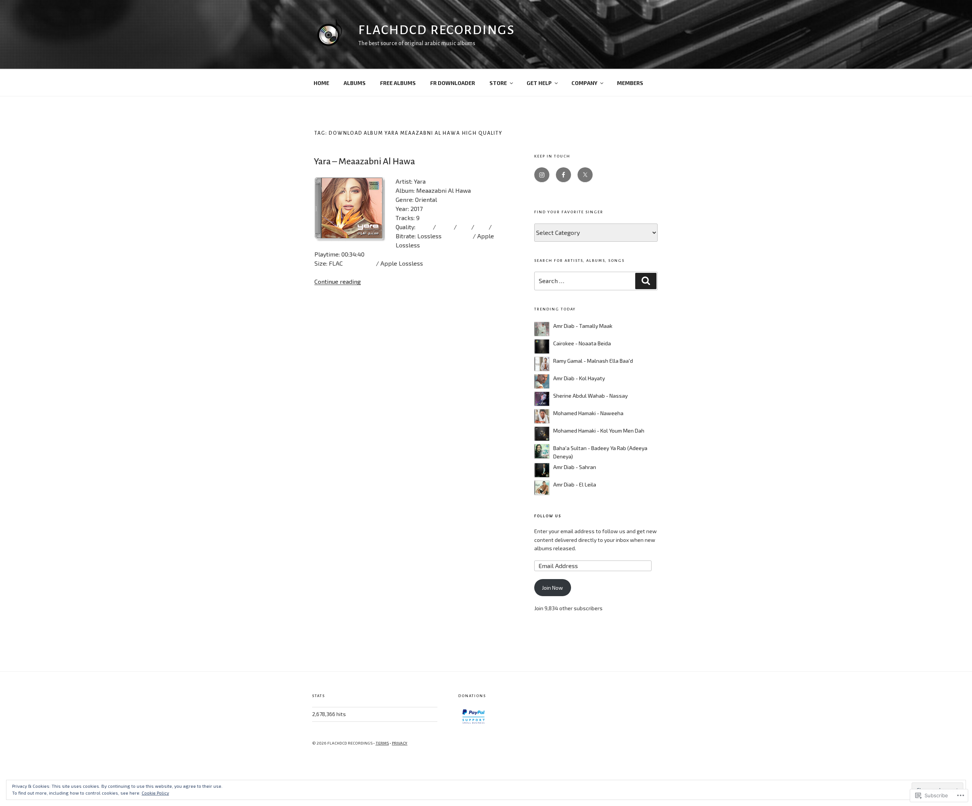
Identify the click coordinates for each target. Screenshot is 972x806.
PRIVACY (399, 743)
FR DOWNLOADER (452, 83)
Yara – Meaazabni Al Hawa (364, 161)
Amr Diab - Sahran (574, 467)
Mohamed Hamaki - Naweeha (588, 413)
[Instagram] (541, 175)
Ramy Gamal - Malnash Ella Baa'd (593, 360)
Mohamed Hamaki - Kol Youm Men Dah (598, 430)
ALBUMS (355, 83)
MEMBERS (630, 83)
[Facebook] (563, 175)
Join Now (552, 587)
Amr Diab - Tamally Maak (582, 326)
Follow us (547, 516)
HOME (321, 83)
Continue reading (337, 281)
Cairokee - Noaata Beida (582, 343)
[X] (585, 175)
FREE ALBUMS (398, 83)
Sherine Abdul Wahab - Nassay (590, 395)
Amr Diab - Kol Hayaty (579, 378)
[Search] (645, 281)
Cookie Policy (155, 792)
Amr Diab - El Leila (574, 484)
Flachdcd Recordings (436, 30)
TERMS (382, 743)
